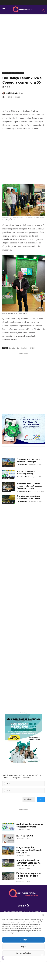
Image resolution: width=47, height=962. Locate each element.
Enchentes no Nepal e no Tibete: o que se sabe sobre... (28, 876)
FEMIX (32, 348)
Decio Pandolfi (22, 464)
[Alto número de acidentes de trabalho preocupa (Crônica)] (8, 499)
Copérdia (12, 348)
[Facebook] (12, 103)
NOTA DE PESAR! (24, 835)
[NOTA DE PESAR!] (8, 838)
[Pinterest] (23, 103)
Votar (41, 799)
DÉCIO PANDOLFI (8, 478)
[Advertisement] (23, 44)
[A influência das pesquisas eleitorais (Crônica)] (8, 474)
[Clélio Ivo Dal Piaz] (4, 93)
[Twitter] (18, 103)
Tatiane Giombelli (23, 491)
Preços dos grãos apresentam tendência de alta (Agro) (29, 850)
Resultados (28, 799)
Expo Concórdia (22, 348)
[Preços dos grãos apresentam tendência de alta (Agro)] (8, 462)
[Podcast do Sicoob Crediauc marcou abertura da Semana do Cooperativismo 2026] (8, 486)
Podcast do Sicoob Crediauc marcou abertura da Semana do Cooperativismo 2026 (29, 486)
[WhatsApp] (29, 103)
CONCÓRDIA (6, 73)
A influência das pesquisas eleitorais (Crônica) (29, 825)
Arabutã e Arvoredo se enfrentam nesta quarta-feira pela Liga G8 (28, 863)
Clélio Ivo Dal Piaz (15, 93)
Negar (23, 946)
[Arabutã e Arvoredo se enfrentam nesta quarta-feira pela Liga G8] (8, 863)
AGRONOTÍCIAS (7, 466)
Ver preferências (23, 953)
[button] (43, 915)
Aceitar (23, 940)
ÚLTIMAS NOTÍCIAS (17, 73)
